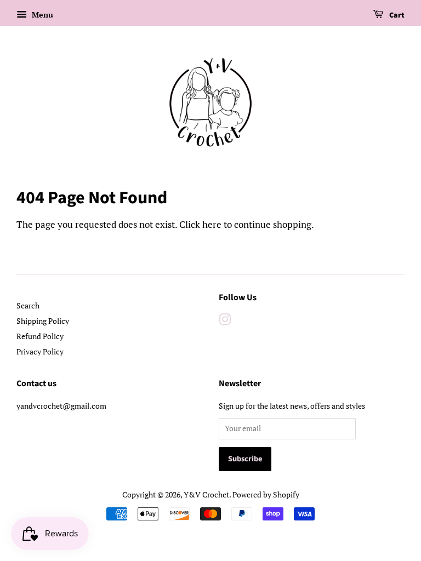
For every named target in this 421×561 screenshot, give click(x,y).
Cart (396, 15)
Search (27, 305)
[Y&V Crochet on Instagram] (225, 321)
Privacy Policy (40, 351)
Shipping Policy (42, 321)
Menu (41, 14)
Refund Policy (40, 336)
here (211, 224)
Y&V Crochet (206, 494)
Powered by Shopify (265, 494)
